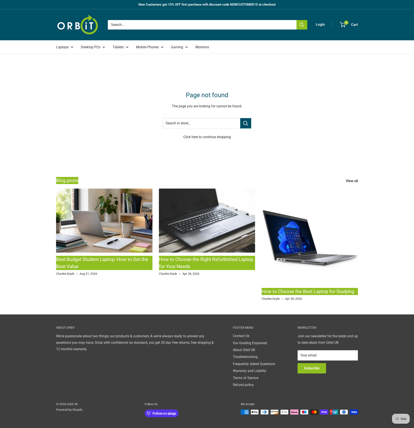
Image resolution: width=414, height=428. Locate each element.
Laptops (62, 47)
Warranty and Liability (249, 371)
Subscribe (312, 368)
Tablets (118, 47)
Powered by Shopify (69, 409)
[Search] (301, 25)
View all (352, 181)
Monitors (202, 47)
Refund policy (243, 385)
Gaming (177, 47)
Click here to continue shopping (207, 137)
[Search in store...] (245, 123)
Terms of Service (245, 378)
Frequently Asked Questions (254, 364)
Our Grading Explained (250, 343)
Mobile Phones (147, 47)
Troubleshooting (245, 357)
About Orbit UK (244, 350)
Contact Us (241, 336)
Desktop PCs (90, 47)
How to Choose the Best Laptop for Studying (308, 291)
